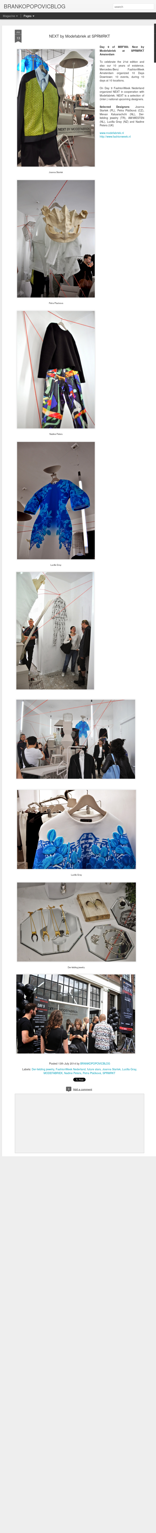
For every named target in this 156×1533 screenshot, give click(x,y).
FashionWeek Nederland (71, 1069)
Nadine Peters (72, 1073)
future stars (94, 1069)
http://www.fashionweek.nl (115, 136)
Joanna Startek (111, 1069)
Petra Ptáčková (92, 1073)
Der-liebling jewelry (43, 1069)
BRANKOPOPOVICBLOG (95, 1063)
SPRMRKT (109, 1073)
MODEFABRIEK (53, 1073)
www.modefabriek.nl (112, 133)
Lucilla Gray (129, 1069)
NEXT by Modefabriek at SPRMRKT (79, 36)
